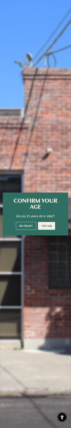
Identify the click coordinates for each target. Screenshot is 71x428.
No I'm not (26, 226)
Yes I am (46, 226)
